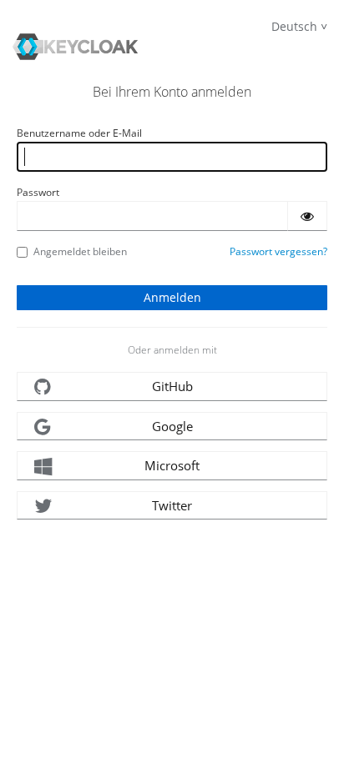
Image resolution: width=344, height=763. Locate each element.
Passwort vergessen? (278, 251)
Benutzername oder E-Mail (79, 133)
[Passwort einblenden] (307, 216)
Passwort (38, 192)
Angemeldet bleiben (80, 251)
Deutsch (294, 26)
